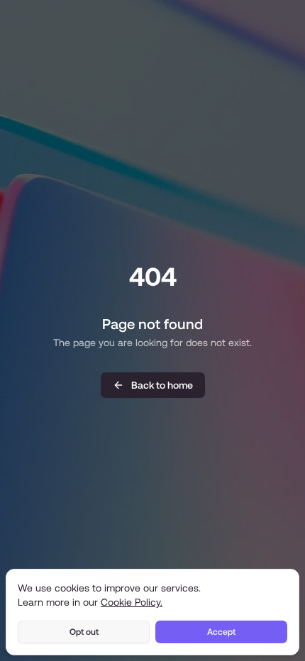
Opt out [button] (84, 632)
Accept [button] (221, 632)
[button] (153, 385)
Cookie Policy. (131, 602)
